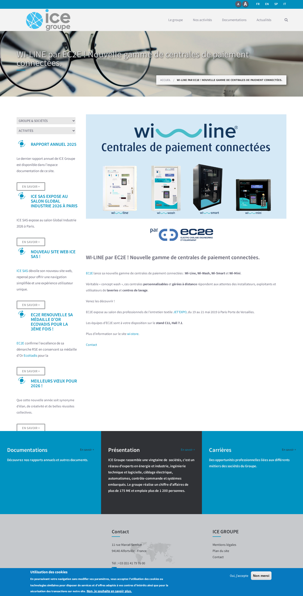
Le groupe (175, 20)
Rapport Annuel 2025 (53, 144)
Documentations (234, 20)
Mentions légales (224, 545)
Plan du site (221, 551)
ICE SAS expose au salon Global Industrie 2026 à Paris (54, 201)
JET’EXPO (180, 312)
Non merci (261, 576)
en (267, 4)
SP (276, 4)
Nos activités (202, 20)
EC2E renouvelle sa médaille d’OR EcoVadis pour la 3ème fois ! (52, 322)
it (284, 4)
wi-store (132, 334)
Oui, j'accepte (239, 576)
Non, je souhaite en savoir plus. (109, 591)
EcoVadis (30, 355)
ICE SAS (22, 270)
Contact (91, 344)
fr (258, 4)
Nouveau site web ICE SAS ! (53, 254)
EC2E (20, 343)
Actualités (264, 20)
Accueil (165, 80)
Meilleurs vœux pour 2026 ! (54, 383)
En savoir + (31, 186)
